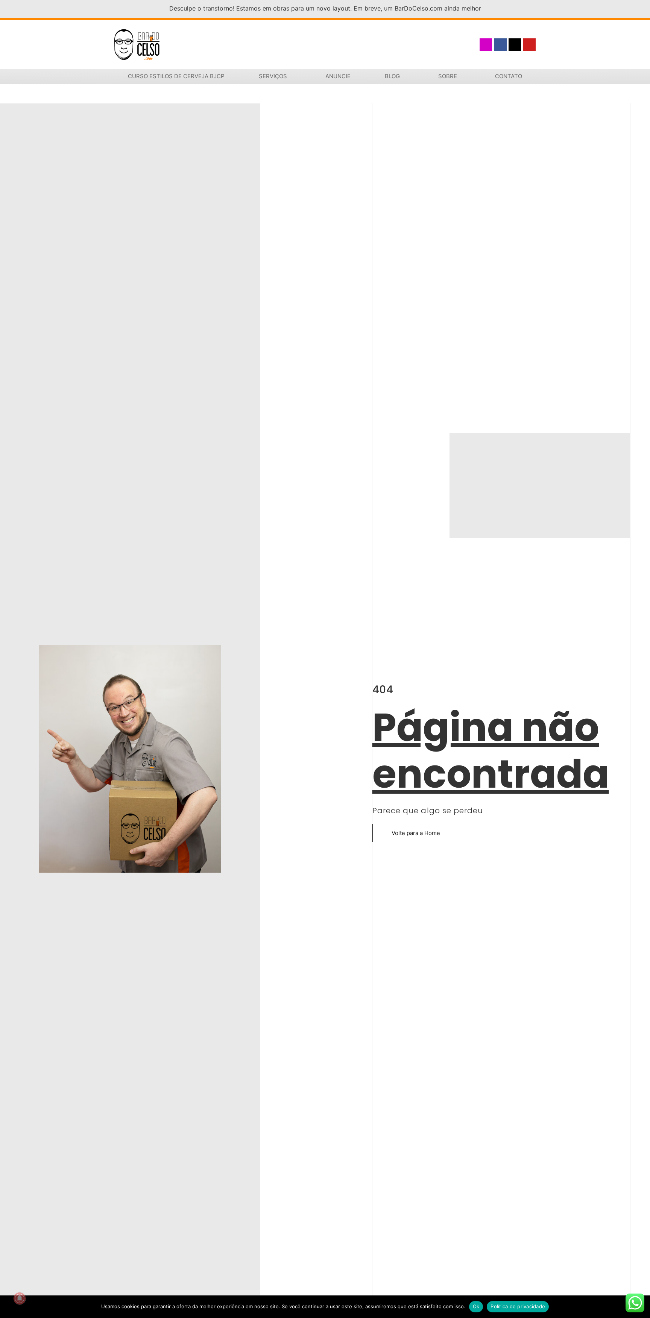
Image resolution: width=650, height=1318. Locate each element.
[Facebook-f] (500, 44)
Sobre (447, 76)
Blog (392, 76)
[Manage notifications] (20, 1298)
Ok (476, 1306)
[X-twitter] (515, 44)
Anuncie (338, 76)
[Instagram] (486, 44)
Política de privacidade (518, 1306)
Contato (508, 76)
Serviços (273, 76)
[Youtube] (529, 44)
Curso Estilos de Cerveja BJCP (176, 76)
